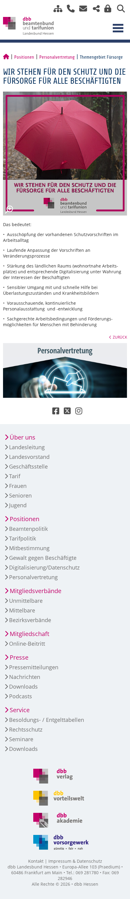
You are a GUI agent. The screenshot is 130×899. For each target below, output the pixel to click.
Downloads (23, 686)
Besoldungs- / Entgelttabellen (46, 719)
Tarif (14, 476)
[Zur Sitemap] (55, 9)
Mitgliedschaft (29, 634)
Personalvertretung (57, 57)
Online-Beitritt (27, 643)
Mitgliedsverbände (35, 591)
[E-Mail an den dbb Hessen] (81, 9)
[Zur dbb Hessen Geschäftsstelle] (68, 9)
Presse (19, 657)
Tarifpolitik (22, 538)
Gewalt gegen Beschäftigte (42, 557)
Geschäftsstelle (28, 466)
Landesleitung (27, 447)
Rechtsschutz (25, 729)
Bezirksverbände (30, 620)
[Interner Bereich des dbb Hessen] (106, 9)
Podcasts (20, 696)
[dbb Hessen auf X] (65, 412)
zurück (120, 337)
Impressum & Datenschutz (75, 861)
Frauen (18, 485)
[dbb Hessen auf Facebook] (53, 412)
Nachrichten (24, 676)
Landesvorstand (29, 456)
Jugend (18, 505)
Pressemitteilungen (33, 667)
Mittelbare (22, 610)
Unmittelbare (26, 600)
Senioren (20, 495)
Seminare (21, 739)
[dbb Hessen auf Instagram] (76, 412)
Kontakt (36, 861)
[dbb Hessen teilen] (94, 9)
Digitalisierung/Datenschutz (44, 567)
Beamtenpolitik (28, 528)
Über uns (22, 437)
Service (20, 710)
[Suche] (118, 9)
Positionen (24, 57)
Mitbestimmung (29, 548)
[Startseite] (6, 57)
